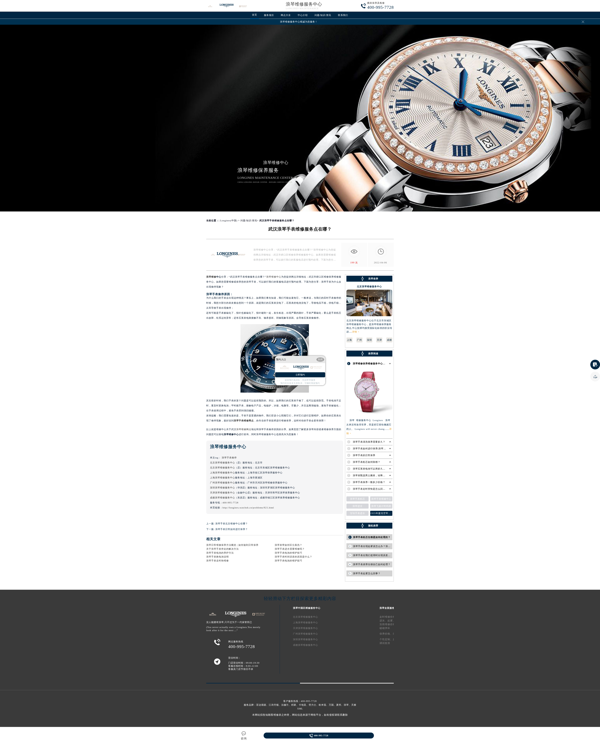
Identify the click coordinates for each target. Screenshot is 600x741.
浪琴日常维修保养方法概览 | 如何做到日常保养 (232, 545)
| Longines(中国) (228, 220)
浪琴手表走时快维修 (217, 560)
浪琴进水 (357, 506)
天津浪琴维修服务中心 (222, 492)
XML (300, 708)
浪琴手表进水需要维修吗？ (290, 549)
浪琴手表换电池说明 (217, 556)
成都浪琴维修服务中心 (222, 497)
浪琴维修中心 (273, 277)
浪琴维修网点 (243, 429)
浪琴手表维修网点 (244, 420)
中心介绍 (303, 15)
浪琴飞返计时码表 (381, 506)
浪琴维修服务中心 (304, 4)
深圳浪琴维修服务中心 (222, 487)
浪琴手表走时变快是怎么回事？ (370, 489)
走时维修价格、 (389, 616)
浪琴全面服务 (387, 608)
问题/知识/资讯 (323, 15)
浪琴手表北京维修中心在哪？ (231, 523)
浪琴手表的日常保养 (364, 455)
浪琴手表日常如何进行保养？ (231, 529)
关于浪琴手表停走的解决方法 (222, 549)
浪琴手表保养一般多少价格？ (369, 482)
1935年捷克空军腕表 (381, 513)
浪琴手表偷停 (229, 457)
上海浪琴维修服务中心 (222, 472)
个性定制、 (386, 639)
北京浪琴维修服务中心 (222, 462)
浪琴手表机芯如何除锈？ (366, 462)
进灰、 (384, 620)
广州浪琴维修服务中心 (222, 482)
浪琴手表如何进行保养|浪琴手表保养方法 (375, 448)
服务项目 (269, 15)
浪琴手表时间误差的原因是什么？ (293, 556)
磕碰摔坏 (385, 628)
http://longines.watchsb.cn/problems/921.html (248, 507)
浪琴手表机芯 (357, 499)
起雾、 (391, 620)
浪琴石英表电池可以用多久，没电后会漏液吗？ (379, 468)
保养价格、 (386, 633)
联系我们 (343, 15)
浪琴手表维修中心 (381, 499)
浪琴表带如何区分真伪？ (288, 545)
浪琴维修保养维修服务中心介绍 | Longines (376, 363)
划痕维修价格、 (389, 624)
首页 (254, 15)
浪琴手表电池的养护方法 (220, 553)
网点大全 (286, 15)
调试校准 (385, 643)
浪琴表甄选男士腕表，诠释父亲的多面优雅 (376, 475)
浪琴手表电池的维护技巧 (288, 553)
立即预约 (300, 375)
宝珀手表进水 (357, 513)
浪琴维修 (211, 277)
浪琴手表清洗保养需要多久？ (369, 442)
